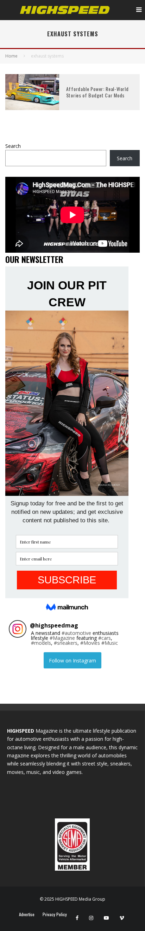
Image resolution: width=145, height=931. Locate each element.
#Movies (90, 642)
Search (13, 146)
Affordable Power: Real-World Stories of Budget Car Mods (97, 92)
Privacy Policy (55, 914)
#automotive (76, 633)
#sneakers (65, 642)
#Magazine (62, 638)
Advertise (26, 914)
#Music (109, 642)
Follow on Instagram (72, 660)
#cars (104, 638)
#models (41, 642)
